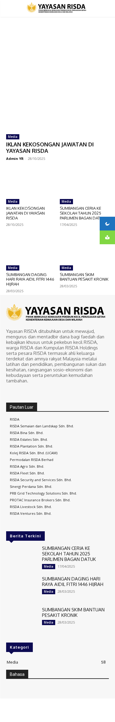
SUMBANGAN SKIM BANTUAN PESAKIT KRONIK (84, 277)
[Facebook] (10, 392)
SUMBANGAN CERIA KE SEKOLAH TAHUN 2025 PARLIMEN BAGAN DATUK (82, 213)
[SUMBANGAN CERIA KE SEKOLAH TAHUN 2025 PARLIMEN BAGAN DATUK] (84, 182)
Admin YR (15, 158)
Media (12, 136)
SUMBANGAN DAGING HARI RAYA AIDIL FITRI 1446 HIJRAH (30, 279)
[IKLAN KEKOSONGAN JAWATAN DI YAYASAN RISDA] (57, 102)
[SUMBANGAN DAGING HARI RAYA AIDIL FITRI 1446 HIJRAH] (30, 248)
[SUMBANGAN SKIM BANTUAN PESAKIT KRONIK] (84, 248)
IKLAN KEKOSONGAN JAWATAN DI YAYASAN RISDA (50, 147)
